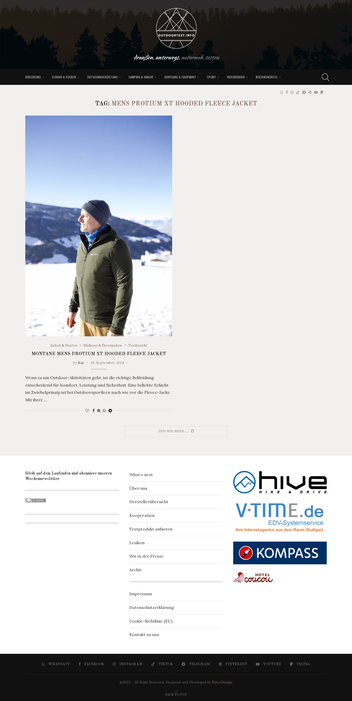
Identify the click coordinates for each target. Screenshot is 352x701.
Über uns (138, 488)
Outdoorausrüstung (102, 77)
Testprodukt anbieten (150, 529)
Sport (211, 77)
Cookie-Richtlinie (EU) (150, 621)
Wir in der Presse (146, 556)
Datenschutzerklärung (151, 607)
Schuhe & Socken (64, 77)
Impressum (140, 593)
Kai (80, 362)
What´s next (141, 474)
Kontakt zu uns (144, 634)
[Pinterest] (310, 92)
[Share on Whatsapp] (104, 410)
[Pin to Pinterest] (98, 410)
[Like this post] (87, 410)
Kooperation (142, 515)
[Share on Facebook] (94, 410)
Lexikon (137, 542)
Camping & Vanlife (141, 77)
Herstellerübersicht (148, 501)
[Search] (324, 77)
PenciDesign (222, 682)
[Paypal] (321, 92)
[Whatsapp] (281, 92)
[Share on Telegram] (110, 410)
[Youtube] (316, 92)
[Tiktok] (298, 92)
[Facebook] (287, 92)
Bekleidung (33, 77)
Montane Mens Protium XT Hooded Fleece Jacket (98, 354)
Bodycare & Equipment (180, 77)
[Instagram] (292, 92)
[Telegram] (304, 92)
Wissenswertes (267, 77)
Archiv (135, 569)
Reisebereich (236, 77)
